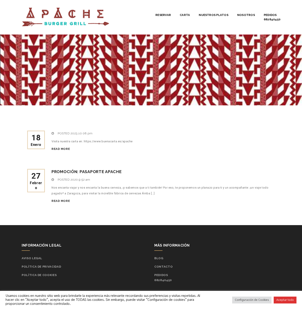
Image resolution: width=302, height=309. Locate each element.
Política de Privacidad (41, 266)
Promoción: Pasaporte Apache (87, 171)
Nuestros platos (213, 15)
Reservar (163, 15)
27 (36, 181)
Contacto (163, 266)
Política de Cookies (39, 275)
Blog (158, 258)
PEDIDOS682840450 (272, 17)
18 (36, 140)
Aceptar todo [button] (285, 300)
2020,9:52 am (80, 179)
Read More (61, 149)
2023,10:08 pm (82, 133)
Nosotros (246, 15)
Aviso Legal (32, 258)
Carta (185, 15)
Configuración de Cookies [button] (252, 300)
